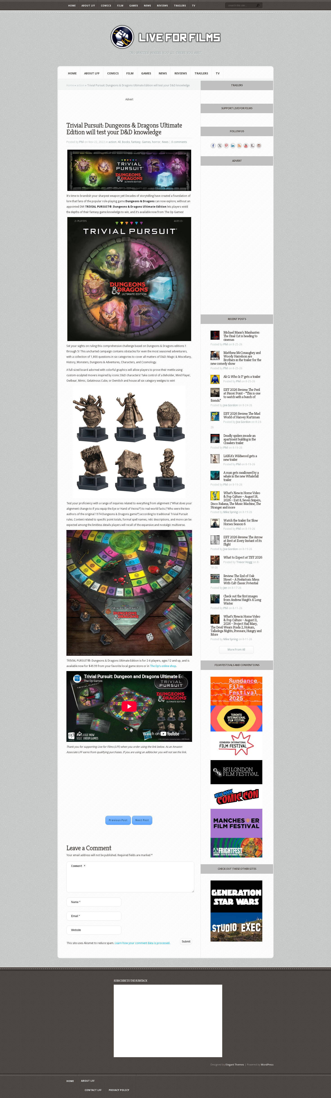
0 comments (179, 142)
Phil (81, 142)
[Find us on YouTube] (246, 145)
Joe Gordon (230, 405)
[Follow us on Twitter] (219, 145)
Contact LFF (93, 1090)
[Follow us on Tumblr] (252, 145)
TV (193, 5)
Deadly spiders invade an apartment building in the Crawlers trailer (239, 439)
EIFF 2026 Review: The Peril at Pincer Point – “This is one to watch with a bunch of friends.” (235, 395)
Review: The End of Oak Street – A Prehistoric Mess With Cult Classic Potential (241, 579)
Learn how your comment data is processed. (142, 943)
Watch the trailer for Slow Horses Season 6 (240, 522)
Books (126, 142)
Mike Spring (230, 512)
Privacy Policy (119, 1090)
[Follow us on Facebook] (213, 145)
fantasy (136, 142)
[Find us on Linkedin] (233, 145)
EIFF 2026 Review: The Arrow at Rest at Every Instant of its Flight (242, 541)
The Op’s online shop (163, 666)
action (80, 85)
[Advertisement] (129, 108)
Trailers (180, 5)
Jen (225, 587)
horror (156, 142)
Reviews (162, 5)
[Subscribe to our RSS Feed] (239, 145)
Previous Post (118, 820)
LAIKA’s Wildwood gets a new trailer (240, 458)
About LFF (88, 5)
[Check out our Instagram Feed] (259, 145)
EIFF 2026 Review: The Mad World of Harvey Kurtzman (241, 415)
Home (72, 5)
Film (120, 5)
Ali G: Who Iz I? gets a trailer (241, 376)
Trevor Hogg (244, 562)
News (147, 5)
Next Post (142, 820)
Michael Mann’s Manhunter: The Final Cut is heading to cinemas (241, 336)
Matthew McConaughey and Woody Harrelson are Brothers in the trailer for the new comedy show (236, 358)
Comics (106, 5)
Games (133, 5)
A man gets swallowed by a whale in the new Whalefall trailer (241, 476)
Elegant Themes (235, 1064)
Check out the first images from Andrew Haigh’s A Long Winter (242, 600)
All (119, 142)
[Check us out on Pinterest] (226, 145)
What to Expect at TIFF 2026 (242, 557)
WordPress (267, 1064)
